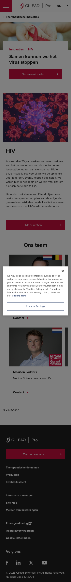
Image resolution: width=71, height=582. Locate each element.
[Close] (62, 271)
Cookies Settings (35, 306)
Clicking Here (19, 296)
